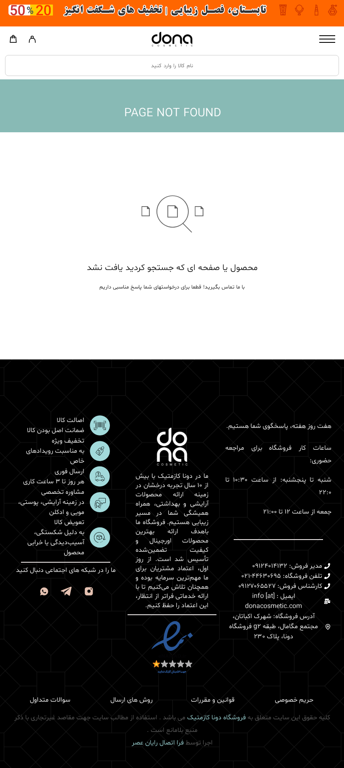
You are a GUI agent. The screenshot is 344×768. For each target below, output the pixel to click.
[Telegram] (66, 593)
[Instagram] (89, 593)
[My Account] (32, 41)
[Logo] (171, 39)
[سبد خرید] (13, 41)
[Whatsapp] (44, 593)
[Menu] (327, 39)
